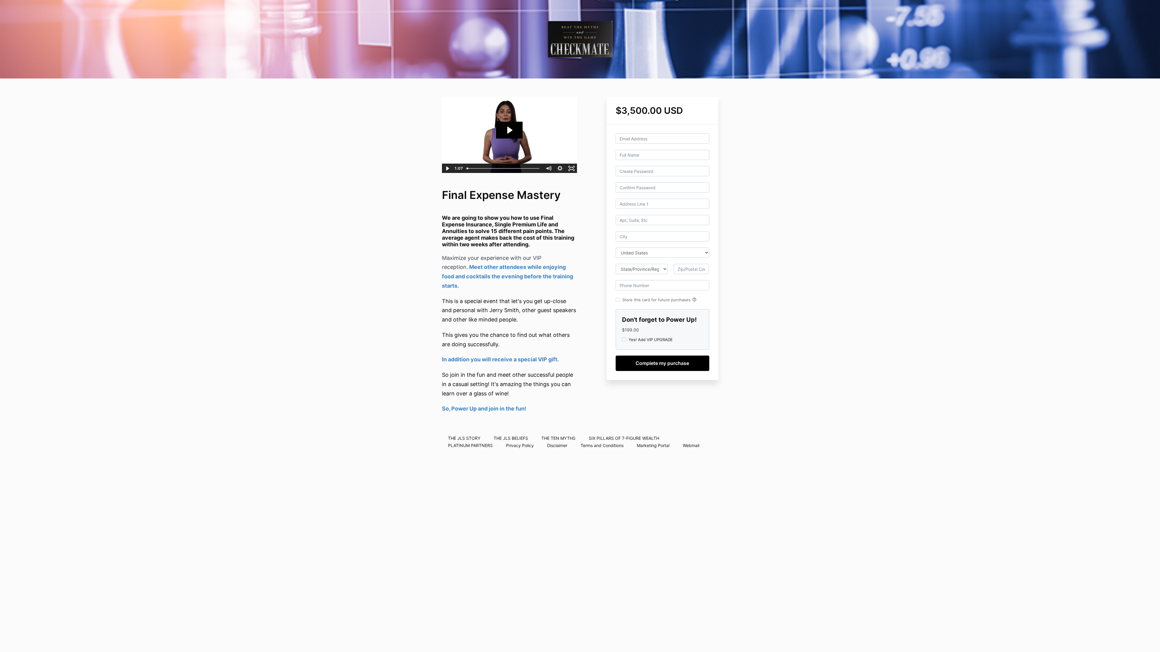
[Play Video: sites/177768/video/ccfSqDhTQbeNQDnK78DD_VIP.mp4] (509, 130)
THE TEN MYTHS (558, 438)
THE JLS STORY (464, 438)
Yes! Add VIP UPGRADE (651, 339)
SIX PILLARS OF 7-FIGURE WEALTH (624, 438)
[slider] (503, 168)
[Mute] (548, 168)
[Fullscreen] (571, 168)
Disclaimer (557, 445)
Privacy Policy (520, 445)
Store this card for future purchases (659, 299)
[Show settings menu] (560, 168)
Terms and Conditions (602, 445)
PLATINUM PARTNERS (470, 445)
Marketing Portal (653, 445)
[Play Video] (447, 168)
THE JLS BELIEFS (511, 438)
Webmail (691, 445)
